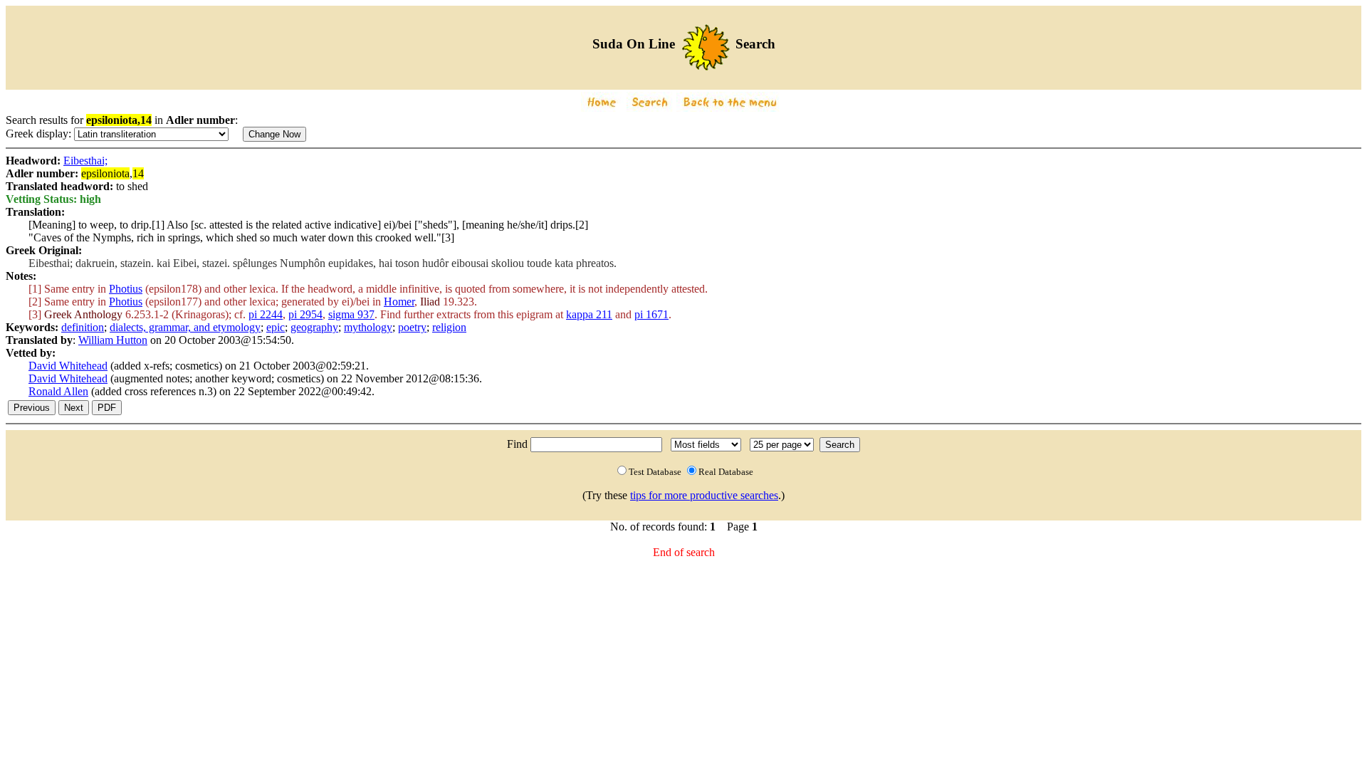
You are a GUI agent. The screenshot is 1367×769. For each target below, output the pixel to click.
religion (449, 327)
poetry (412, 327)
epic (275, 327)
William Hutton (112, 340)
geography (314, 327)
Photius (125, 289)
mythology (368, 327)
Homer (399, 301)
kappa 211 (589, 314)
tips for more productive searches (704, 495)
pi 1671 (651, 314)
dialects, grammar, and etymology (185, 327)
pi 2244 (265, 314)
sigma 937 (351, 314)
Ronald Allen (58, 391)
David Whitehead (68, 366)
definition (82, 327)
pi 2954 (305, 314)
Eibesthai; (85, 161)
